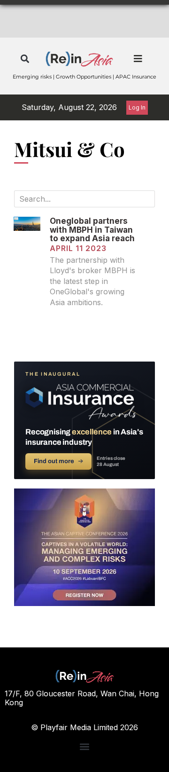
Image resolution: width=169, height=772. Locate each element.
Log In (137, 107)
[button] (24, 59)
